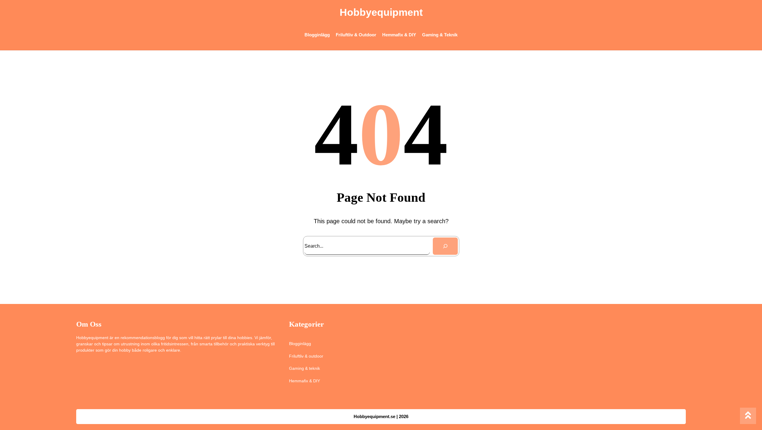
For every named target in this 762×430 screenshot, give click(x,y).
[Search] (445, 246)
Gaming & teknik (304, 368)
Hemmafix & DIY (304, 380)
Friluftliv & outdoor (306, 356)
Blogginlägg (300, 343)
